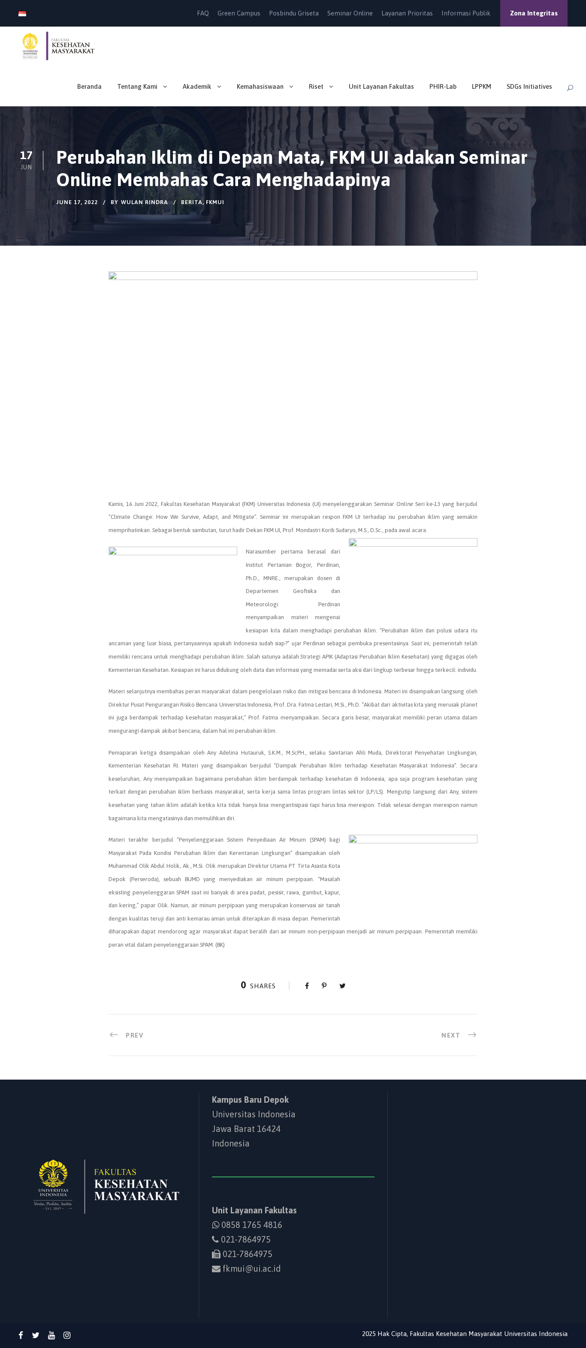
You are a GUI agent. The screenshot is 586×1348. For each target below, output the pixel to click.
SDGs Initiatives (529, 86)
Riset (316, 86)
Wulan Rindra (144, 202)
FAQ (203, 13)
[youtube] (51, 1335)
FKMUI (215, 202)
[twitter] (35, 1335)
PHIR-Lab (442, 86)
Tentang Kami (137, 86)
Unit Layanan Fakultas (381, 86)
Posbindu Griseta (294, 13)
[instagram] (66, 1335)
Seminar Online (350, 13)
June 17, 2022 (77, 202)
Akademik (197, 86)
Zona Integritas (534, 13)
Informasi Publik (465, 13)
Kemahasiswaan (260, 86)
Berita (191, 202)
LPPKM (481, 86)
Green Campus (238, 13)
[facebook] (20, 1335)
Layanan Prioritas (407, 13)
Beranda (89, 86)
